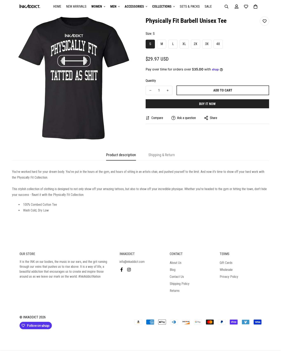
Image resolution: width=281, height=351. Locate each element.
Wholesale (226, 270)
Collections (162, 6)
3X (207, 44)
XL (184, 44)
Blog (172, 270)
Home (57, 6)
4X (218, 44)
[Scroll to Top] (273, 328)
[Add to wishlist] (264, 21)
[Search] (226, 6)
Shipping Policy (179, 284)
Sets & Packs (190, 6)
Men (113, 6)
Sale (208, 6)
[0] (255, 6)
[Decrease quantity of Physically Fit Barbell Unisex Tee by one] (150, 90)
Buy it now (207, 104)
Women (96, 6)
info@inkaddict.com (132, 262)
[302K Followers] (122, 270)
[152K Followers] (129, 270)
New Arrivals (76, 6)
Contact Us (177, 277)
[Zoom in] (126, 25)
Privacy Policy (229, 277)
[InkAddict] (30, 6)
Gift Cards (226, 263)
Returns (175, 291)
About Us (175, 263)
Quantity (151, 81)
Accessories (134, 6)
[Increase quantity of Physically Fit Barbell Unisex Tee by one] (167, 90)
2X (195, 44)
